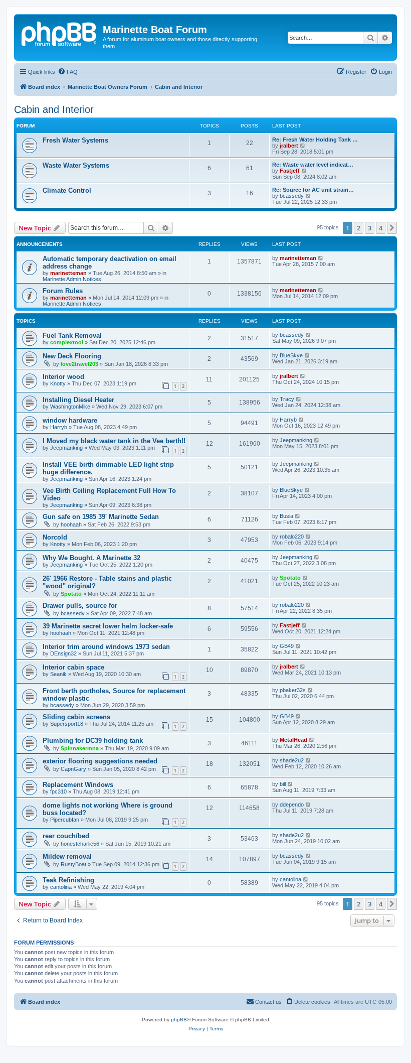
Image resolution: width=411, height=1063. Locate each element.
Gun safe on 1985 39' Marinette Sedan (101, 516)
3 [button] (369, 227)
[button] (392, 228)
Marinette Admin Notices (72, 279)
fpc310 (58, 791)
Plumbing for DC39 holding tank (93, 740)
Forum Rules (63, 291)
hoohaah (71, 524)
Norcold (55, 537)
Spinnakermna (80, 748)
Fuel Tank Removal (72, 335)
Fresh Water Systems (75, 140)
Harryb (58, 427)
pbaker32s (293, 690)
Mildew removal (67, 856)
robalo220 (292, 537)
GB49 (287, 646)
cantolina (61, 887)
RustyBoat (73, 864)
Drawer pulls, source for (80, 605)
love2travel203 (79, 364)
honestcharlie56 (80, 844)
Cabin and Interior (54, 109)
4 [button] (380, 227)
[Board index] (60, 33)
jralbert (289, 146)
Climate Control (67, 190)
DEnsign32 (63, 653)
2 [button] (358, 227)
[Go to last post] (321, 258)
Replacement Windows (78, 784)
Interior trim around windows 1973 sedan (106, 646)
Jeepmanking (66, 448)
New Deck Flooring (72, 356)
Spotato (71, 594)
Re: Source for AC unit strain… (313, 190)
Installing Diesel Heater (78, 400)
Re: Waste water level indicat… (312, 165)
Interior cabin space (73, 667)
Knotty (58, 383)
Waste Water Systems (76, 165)
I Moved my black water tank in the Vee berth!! (114, 441)
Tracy (287, 399)
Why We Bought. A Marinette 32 (91, 558)
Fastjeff (290, 171)
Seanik (58, 674)
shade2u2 (292, 760)
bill (283, 784)
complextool (66, 342)
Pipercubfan (64, 820)
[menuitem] (68, 72)
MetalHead (293, 740)
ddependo (292, 805)
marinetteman (68, 273)
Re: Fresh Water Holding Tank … (315, 140)
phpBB (179, 1019)
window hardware (70, 420)
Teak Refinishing (68, 880)
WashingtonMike (70, 407)
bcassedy (292, 196)
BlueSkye (291, 355)
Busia (286, 516)
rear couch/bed (66, 836)
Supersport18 (66, 724)
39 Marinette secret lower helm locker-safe (108, 626)
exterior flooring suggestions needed (100, 761)
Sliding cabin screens (76, 717)
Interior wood (63, 376)
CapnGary (73, 769)
